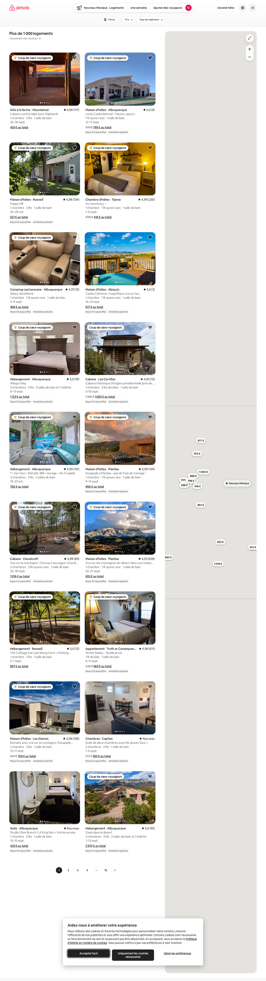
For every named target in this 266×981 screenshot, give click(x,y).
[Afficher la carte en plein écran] (250, 38)
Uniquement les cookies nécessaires (133, 955)
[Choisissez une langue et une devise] (243, 8)
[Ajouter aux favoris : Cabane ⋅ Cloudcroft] (74, 507)
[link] (50, 870)
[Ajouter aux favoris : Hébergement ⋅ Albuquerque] (74, 327)
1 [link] (59, 870)
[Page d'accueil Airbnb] (19, 8)
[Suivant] (115, 870)
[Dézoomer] (250, 49)
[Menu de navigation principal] (253, 8)
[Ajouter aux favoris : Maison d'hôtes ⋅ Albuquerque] (150, 57)
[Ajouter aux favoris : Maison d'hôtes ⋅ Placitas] (150, 417)
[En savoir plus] (40, 38)
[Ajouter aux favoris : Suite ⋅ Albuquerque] (74, 776)
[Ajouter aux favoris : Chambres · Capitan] (150, 686)
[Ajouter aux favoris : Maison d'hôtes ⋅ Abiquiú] (150, 237)
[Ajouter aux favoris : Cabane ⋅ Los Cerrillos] (150, 327)
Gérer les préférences (177, 953)
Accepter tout (88, 953)
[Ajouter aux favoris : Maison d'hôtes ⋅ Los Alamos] (74, 686)
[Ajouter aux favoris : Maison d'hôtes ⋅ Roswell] (74, 147)
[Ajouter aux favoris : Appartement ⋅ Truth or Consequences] (150, 596)
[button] (19, 127)
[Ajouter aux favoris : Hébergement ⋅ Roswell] (74, 596)
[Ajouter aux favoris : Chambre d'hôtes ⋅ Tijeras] (150, 147)
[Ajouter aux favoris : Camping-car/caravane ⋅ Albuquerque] (74, 237)
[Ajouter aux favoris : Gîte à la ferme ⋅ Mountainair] (74, 57)
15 (105, 870)
